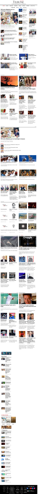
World (20, 5)
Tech (21, 7)
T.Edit (7, 488)
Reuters (2, 249)
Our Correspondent (3, 28)
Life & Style (32, 5)
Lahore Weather (12, 492)
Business (15, 5)
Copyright (25, 489)
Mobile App (25, 492)
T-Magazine (13, 7)
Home (4, 5)
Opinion (27, 5)
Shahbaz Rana (2, 90)
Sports (23, 5)
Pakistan (11, 5)
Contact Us (17, 492)
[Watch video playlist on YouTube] (6, 353)
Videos (7, 492)
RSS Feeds (17, 489)
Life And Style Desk (21, 90)
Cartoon (24, 7)
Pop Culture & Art (21, 309)
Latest (7, 5)
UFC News (21, 489)
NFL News (21, 492)
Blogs (17, 7)
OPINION (2, 201)
